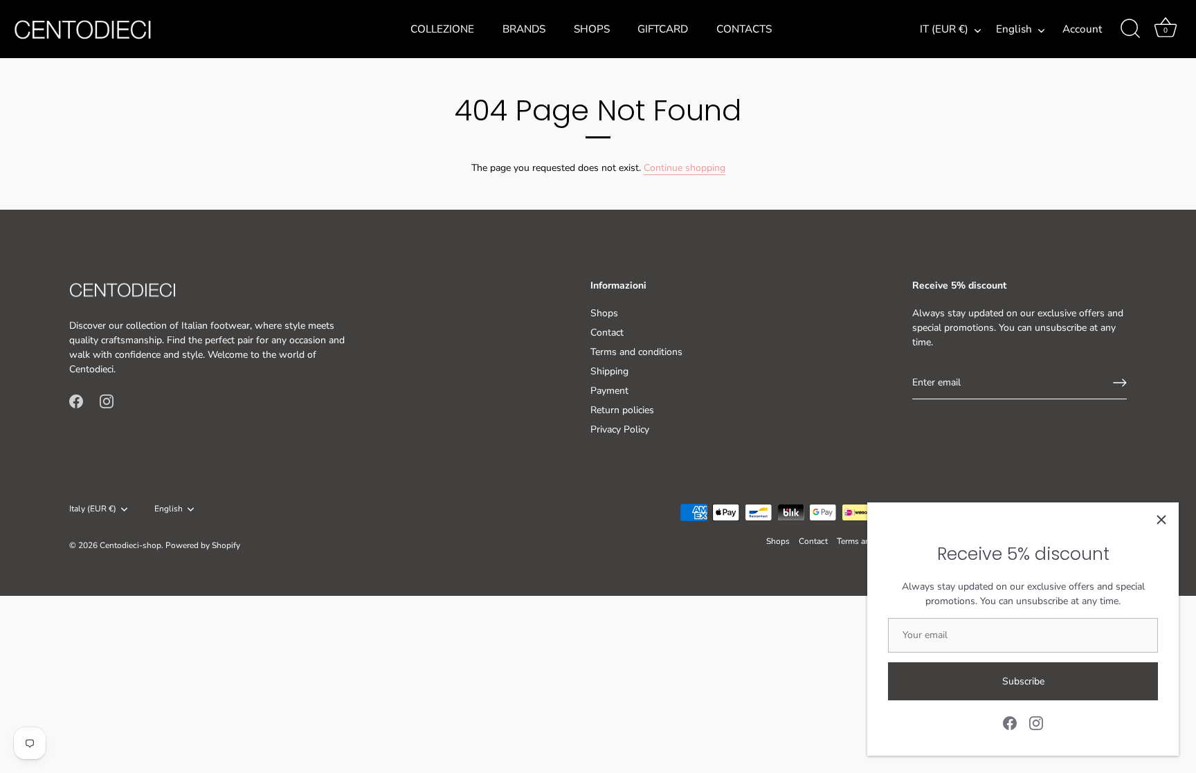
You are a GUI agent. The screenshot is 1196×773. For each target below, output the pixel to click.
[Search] (1130, 29)
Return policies (622, 410)
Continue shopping (684, 167)
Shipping (609, 371)
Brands (523, 29)
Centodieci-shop (130, 545)
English (1014, 29)
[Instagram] (1036, 722)
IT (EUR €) (944, 29)
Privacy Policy (619, 429)
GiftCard (662, 29)
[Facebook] (1010, 722)
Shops (592, 29)
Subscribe (1023, 681)
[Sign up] (1120, 383)
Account (1082, 29)
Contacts (744, 29)
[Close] (1161, 519)
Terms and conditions (636, 351)
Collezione (442, 29)
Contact (607, 332)
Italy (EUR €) (92, 509)
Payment (609, 390)
